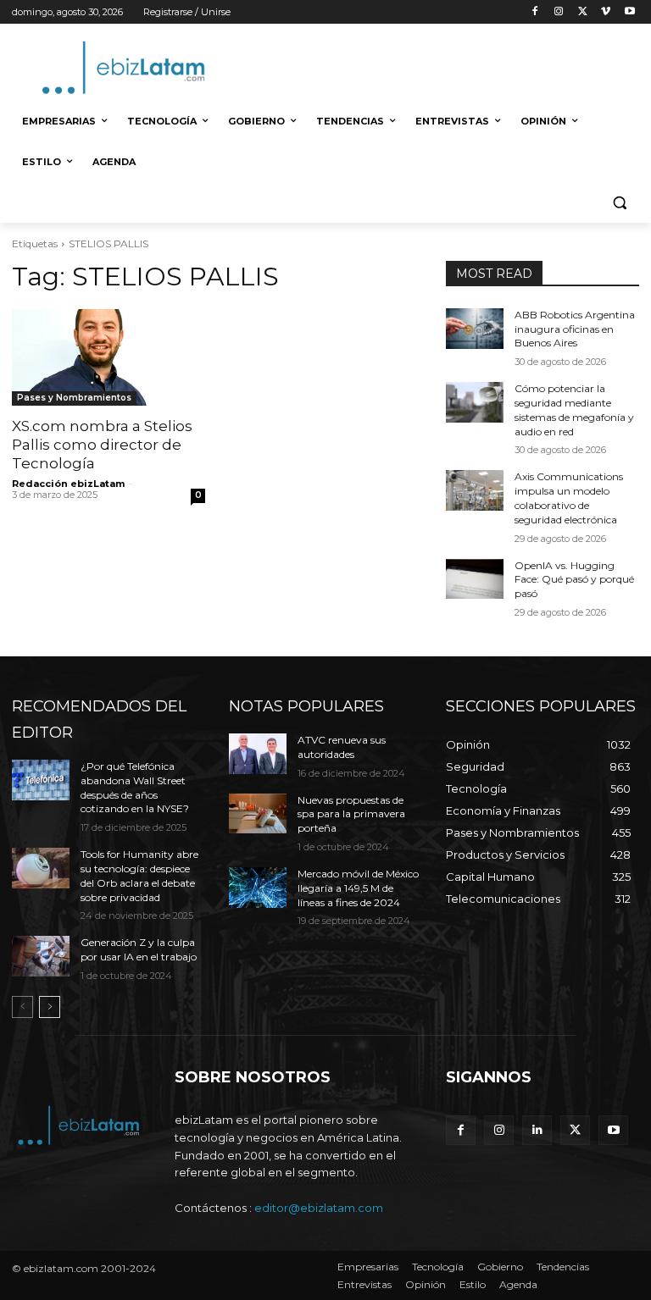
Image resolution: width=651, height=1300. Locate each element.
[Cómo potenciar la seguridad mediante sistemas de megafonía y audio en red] (475, 402)
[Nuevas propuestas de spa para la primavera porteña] (258, 814)
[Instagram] (559, 12)
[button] (619, 203)
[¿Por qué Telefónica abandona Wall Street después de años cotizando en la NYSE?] (41, 780)
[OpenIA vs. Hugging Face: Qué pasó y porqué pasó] (475, 579)
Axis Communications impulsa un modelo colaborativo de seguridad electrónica (569, 497)
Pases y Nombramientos (74, 397)
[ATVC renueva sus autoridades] (258, 753)
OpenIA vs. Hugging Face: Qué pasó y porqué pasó (574, 579)
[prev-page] (22, 1007)
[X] (583, 12)
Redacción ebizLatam (68, 484)
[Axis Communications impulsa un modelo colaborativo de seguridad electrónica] (475, 490)
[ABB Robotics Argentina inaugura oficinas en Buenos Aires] (475, 328)
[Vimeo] (605, 12)
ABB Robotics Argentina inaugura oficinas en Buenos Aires (575, 329)
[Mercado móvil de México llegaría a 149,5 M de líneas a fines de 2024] (258, 887)
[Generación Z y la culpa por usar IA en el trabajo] (41, 956)
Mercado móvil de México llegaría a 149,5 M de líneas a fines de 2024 (358, 888)
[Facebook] (535, 12)
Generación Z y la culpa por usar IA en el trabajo (139, 949)
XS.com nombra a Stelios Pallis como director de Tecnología (102, 445)
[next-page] (49, 1007)
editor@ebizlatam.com (318, 1207)
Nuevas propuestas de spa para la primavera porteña (351, 814)
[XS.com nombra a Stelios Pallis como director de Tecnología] (108, 357)
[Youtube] (629, 12)
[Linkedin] (537, 1130)
